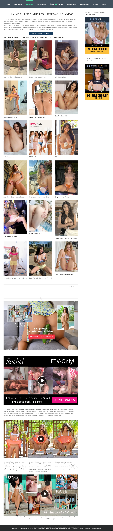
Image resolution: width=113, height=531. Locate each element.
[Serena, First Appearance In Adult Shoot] (15, 258)
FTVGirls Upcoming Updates (44, 27)
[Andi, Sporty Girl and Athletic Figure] (15, 177)
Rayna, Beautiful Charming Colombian (66, 238)
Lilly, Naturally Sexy (60, 77)
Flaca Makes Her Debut (10, 117)
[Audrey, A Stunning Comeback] (66, 256)
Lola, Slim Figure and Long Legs (13, 77)
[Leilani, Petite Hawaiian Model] (40, 57)
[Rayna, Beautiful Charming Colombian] (66, 218)
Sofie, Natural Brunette (10, 157)
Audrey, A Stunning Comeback (64, 274)
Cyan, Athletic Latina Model (37, 117)
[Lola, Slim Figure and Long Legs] (15, 57)
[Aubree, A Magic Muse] (40, 216)
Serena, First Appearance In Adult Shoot (15, 278)
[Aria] (66, 137)
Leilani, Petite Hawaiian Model (37, 77)
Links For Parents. (33, 528)
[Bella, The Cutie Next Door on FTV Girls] (40, 258)
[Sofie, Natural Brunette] (15, 137)
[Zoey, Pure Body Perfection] (66, 177)
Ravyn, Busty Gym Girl (10, 236)
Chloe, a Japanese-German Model (39, 197)
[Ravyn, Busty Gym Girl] (15, 217)
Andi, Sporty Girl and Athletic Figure (14, 197)
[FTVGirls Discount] (40, 137)
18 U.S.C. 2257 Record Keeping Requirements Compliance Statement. (84, 528)
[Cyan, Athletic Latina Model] (40, 97)
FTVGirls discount (28, 29)
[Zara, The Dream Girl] (66, 97)
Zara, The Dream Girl (61, 116)
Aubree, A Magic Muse (35, 233)
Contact (49, 527)
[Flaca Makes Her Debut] (15, 97)
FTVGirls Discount (34, 157)
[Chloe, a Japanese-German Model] (40, 177)
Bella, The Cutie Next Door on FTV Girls (40, 278)
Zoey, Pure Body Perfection (63, 197)
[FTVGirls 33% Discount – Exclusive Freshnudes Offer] (97, 35)
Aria (56, 157)
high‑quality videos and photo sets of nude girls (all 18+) (38, 409)
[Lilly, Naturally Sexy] (66, 57)
